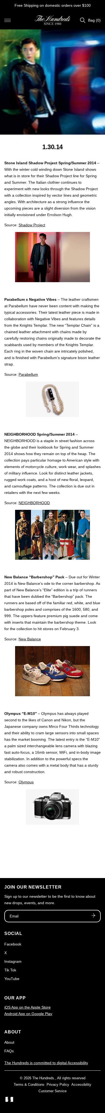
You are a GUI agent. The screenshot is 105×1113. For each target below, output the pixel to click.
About (9, 1042)
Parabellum (28, 374)
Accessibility (81, 1085)
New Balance (30, 639)
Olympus (26, 782)
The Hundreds (43, 1078)
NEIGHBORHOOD (34, 503)
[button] (7, 20)
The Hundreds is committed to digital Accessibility (46, 1063)
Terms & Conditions (29, 1085)
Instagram (13, 961)
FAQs (9, 1051)
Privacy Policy (58, 1085)
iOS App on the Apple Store (27, 1007)
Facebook (12, 944)
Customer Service (52, 1091)
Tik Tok (10, 970)
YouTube (11, 979)
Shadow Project (32, 225)
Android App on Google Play (28, 1014)
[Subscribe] (93, 916)
